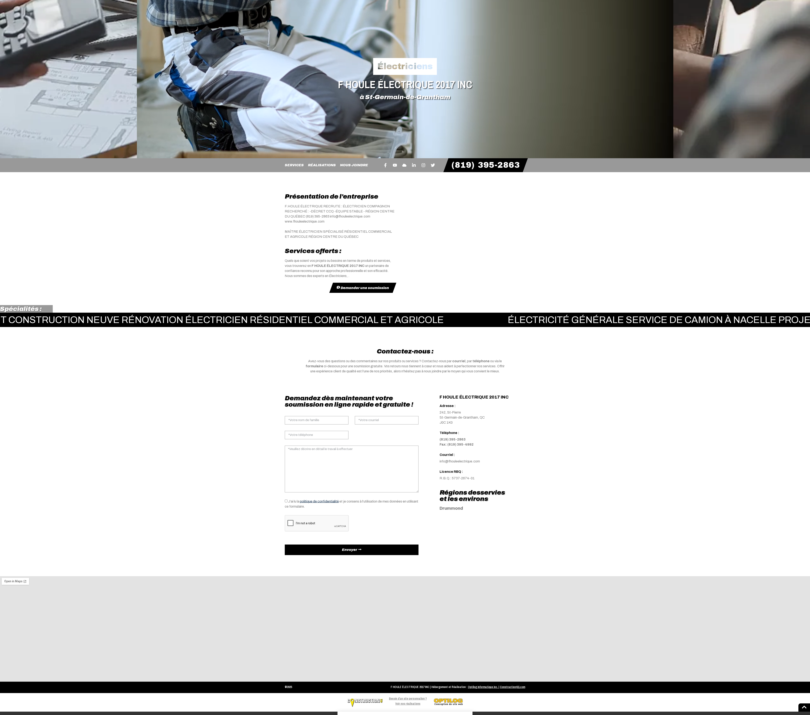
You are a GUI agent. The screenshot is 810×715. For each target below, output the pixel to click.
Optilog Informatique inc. (483, 687)
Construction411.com (512, 687)
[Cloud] (404, 165)
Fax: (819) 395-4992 (457, 444)
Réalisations (322, 165)
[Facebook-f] (385, 165)
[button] (405, 713)
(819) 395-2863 (453, 439)
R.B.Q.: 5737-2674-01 (457, 478)
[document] (405, 713)
